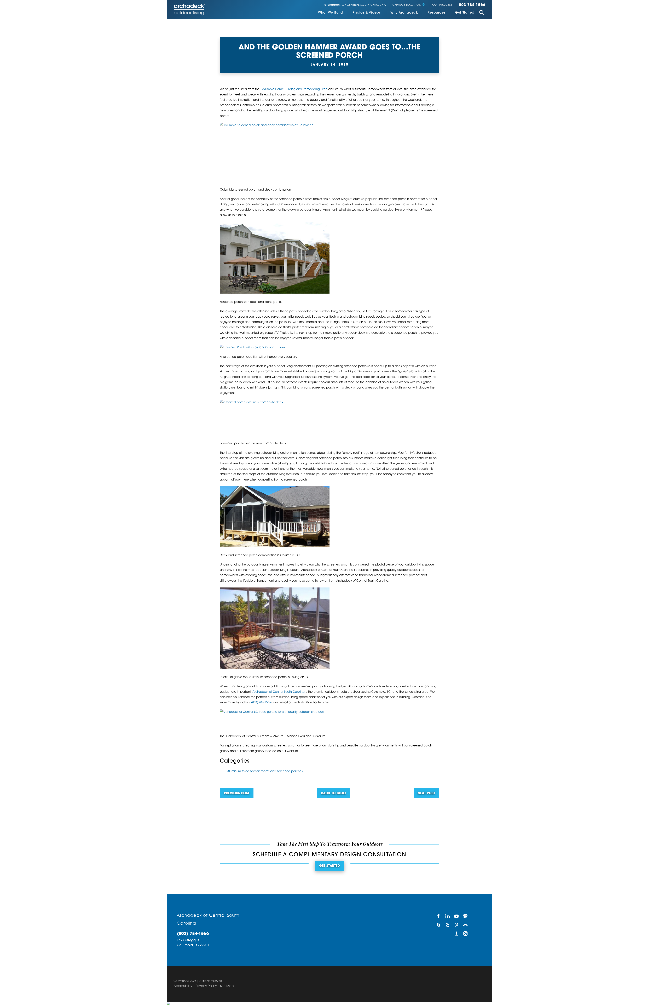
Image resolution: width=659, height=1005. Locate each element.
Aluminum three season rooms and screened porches (265, 771)
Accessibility (183, 986)
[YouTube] (456, 916)
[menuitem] (330, 13)
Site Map (227, 986)
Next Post (426, 793)
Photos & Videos (366, 12)
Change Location (406, 5)
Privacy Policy (206, 986)
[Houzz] (438, 925)
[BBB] (456, 933)
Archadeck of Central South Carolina (278, 691)
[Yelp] (447, 925)
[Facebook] (438, 916)
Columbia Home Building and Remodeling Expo (294, 89)
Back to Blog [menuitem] (333, 793)
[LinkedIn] (447, 916)
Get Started (464, 12)
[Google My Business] (465, 916)
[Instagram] (465, 933)
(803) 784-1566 (261, 702)
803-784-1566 (472, 5)
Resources (436, 12)
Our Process (442, 5)
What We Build (330, 12)
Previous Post (236, 793)
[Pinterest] (456, 925)
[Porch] (465, 925)
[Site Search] (481, 13)
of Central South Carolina (355, 5)
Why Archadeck (404, 12)
